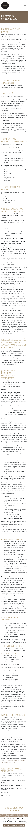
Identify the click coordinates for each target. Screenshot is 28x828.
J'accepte (6, 825)
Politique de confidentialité (17, 825)
